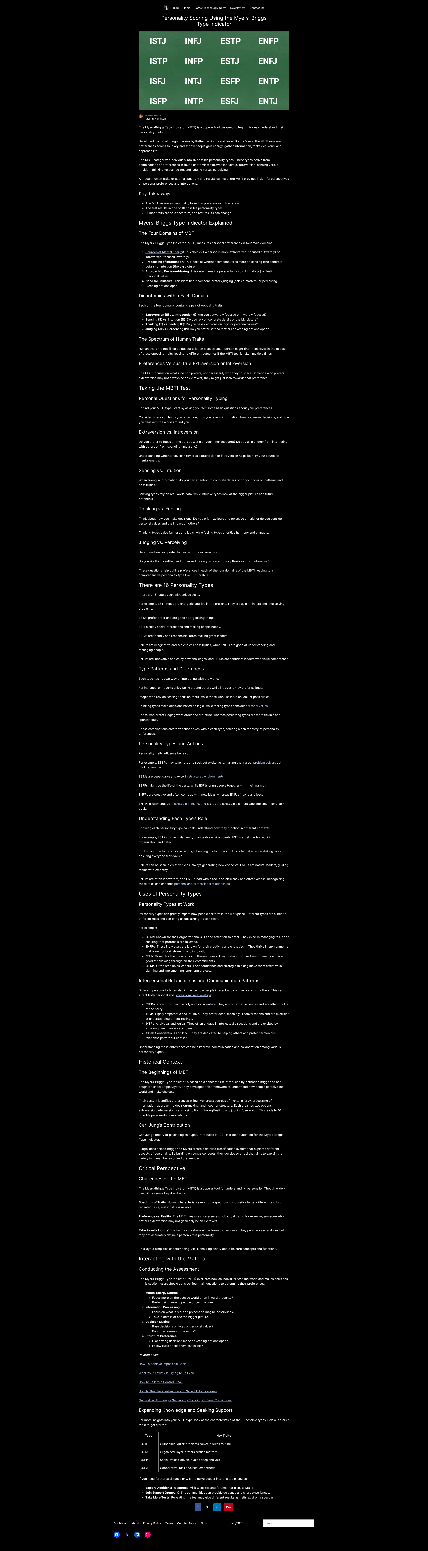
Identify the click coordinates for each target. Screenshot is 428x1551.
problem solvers (264, 762)
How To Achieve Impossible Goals (162, 1364)
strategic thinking (186, 803)
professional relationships (193, 995)
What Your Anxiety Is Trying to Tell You (166, 1373)
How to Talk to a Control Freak (161, 1382)
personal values (257, 706)
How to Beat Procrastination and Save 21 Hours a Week (178, 1391)
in (217, 1507)
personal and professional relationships (202, 884)
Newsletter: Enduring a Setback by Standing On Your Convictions (185, 1400)
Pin (228, 1507)
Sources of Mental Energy (164, 252)
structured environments (206, 776)
